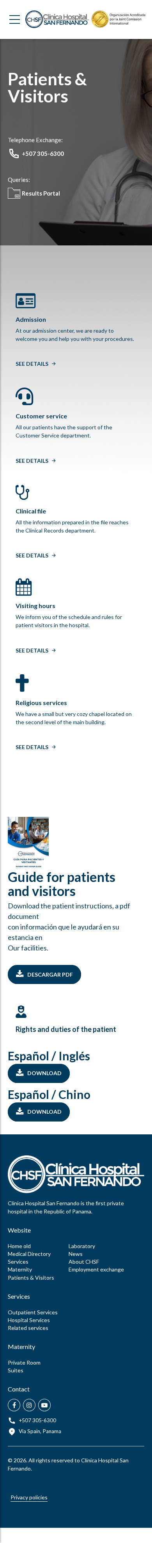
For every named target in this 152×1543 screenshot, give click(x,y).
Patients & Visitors (31, 1277)
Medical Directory (29, 1253)
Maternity (20, 1269)
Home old (19, 1246)
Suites (15, 1370)
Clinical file (31, 511)
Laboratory (82, 1246)
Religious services (41, 702)
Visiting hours (35, 605)
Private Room (24, 1362)
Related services (28, 1327)
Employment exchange (96, 1269)
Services (18, 1261)
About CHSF (84, 1261)
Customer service (41, 416)
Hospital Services (29, 1320)
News (76, 1253)
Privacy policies (29, 1497)
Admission (31, 319)
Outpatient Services (33, 1312)
